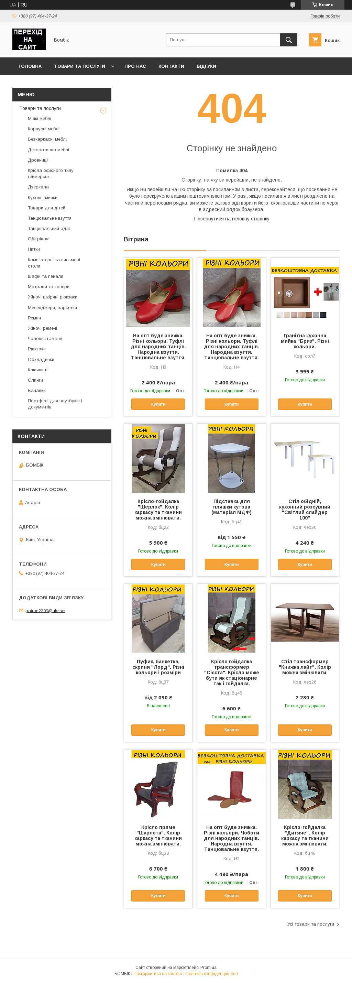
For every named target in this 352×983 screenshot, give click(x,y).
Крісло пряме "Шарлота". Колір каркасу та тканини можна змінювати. (158, 835)
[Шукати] (288, 39)
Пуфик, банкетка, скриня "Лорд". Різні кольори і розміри (158, 667)
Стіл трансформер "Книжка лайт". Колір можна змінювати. (305, 667)
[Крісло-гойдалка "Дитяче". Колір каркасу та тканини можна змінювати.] (305, 784)
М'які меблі (39, 118)
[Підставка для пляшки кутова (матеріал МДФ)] (231, 458)
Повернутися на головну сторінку (232, 218)
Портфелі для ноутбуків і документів (55, 403)
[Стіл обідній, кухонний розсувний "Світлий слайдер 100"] (305, 458)
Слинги (35, 380)
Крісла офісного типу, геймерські (51, 173)
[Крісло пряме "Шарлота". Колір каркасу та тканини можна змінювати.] (158, 784)
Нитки (34, 249)
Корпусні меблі (43, 128)
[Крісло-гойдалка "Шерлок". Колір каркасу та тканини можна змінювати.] (158, 458)
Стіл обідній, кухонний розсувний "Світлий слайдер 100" (304, 510)
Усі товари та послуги (310, 924)
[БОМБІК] (29, 48)
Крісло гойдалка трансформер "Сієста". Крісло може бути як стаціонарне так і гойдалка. (231, 672)
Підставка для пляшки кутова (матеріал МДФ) (231, 507)
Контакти (171, 66)
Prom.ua (208, 967)
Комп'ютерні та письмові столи (54, 263)
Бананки (37, 390)
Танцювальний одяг (49, 228)
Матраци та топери (48, 286)
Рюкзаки (37, 348)
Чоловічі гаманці (46, 338)
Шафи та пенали (45, 276)
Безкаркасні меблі (47, 139)
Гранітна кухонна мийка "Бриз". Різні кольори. (305, 341)
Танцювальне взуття (50, 218)
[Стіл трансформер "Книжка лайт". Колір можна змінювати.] (305, 618)
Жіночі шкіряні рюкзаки (52, 296)
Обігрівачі (39, 238)
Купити (158, 404)
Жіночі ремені (42, 328)
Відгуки (206, 66)
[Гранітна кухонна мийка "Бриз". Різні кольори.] (305, 292)
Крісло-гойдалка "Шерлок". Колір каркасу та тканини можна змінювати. (158, 510)
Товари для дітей (46, 207)
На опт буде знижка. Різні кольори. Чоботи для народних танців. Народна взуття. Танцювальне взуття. (231, 838)
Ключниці (37, 369)
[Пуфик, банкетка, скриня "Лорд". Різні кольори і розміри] (158, 618)
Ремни (34, 317)
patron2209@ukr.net (45, 610)
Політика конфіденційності (212, 973)
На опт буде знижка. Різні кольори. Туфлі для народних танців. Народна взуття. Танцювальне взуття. (158, 346)
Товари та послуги (79, 66)
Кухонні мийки (42, 197)
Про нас (135, 66)
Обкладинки (41, 359)
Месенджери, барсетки (52, 307)
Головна (30, 66)
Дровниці (38, 160)
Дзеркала (38, 186)
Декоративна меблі (48, 149)
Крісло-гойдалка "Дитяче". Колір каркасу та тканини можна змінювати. (305, 835)
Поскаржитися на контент (158, 973)
